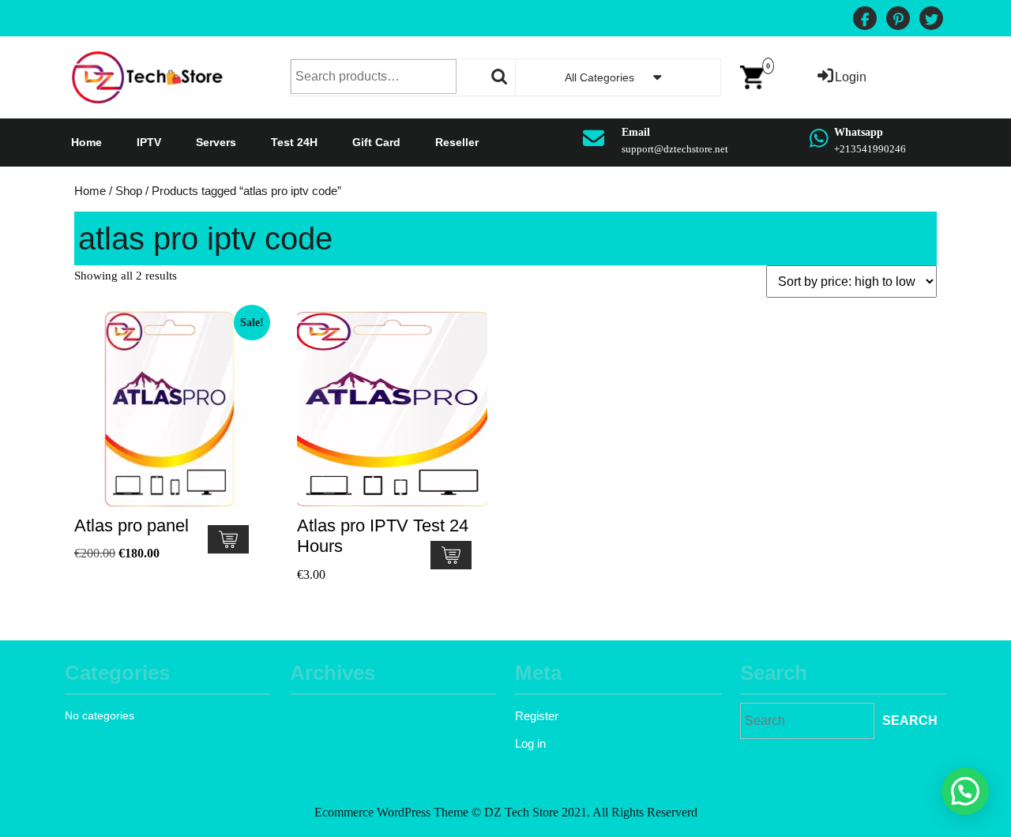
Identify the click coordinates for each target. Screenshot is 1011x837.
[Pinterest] (898, 20)
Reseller (457, 142)
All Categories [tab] (599, 77)
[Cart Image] (752, 76)
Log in (530, 743)
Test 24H (294, 142)
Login (850, 77)
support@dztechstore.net (675, 149)
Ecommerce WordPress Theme (391, 812)
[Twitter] (931, 20)
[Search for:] (807, 721)
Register (536, 716)
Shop (128, 191)
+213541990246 (870, 149)
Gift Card (376, 142)
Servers (216, 142)
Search (500, 76)
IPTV (149, 142)
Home (86, 142)
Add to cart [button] (228, 539)
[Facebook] (865, 20)
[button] (965, 791)
